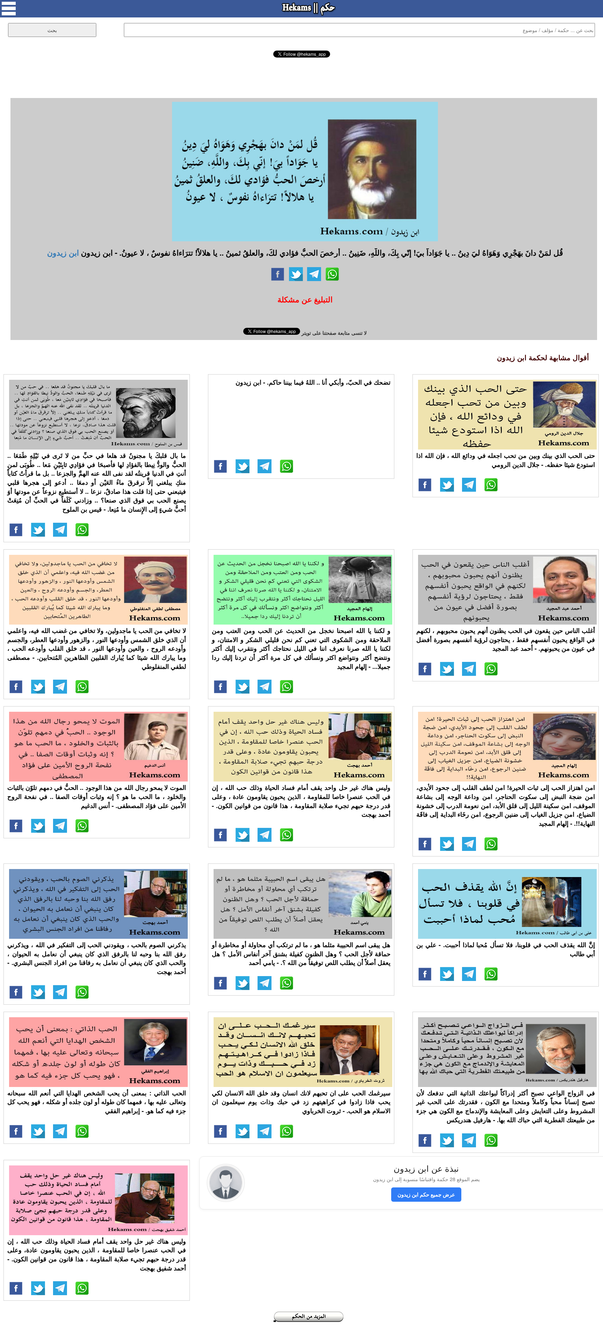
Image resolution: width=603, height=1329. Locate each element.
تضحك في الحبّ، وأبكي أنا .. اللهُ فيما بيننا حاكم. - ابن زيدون (313, 382)
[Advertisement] (301, 76)
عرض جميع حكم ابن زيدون (426, 1194)
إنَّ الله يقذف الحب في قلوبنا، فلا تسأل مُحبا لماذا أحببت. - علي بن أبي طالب (505, 949)
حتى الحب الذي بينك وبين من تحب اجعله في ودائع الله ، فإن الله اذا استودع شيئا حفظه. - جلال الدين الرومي (505, 460)
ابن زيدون (63, 252)
